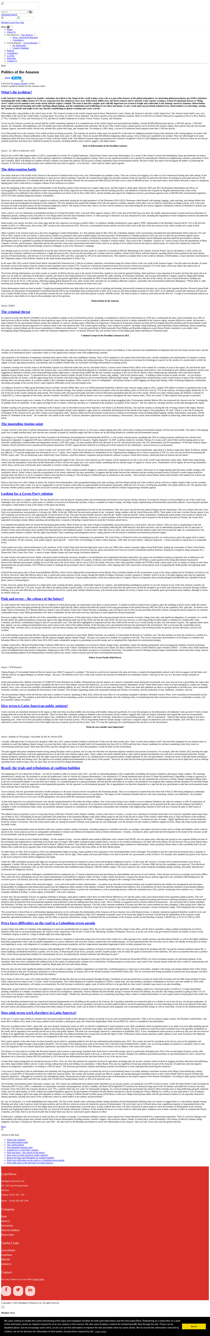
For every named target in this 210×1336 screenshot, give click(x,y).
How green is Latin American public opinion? (34, 706)
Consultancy (18, 40)
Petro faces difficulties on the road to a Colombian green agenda (48, 923)
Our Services (13, 35)
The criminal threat (15, 312)
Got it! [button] (194, 1326)
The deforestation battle (18, 169)
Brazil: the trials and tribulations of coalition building (40, 768)
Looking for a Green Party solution (27, 493)
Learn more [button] (100, 1331)
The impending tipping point (22, 424)
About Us (11, 32)
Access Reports (14, 43)
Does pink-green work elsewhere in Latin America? (38, 1013)
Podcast (10, 50)
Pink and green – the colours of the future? (32, 599)
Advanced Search (9, 14)
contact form (38, 1279)
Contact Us (12, 61)
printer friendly (21, 83)
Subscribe (11, 58)
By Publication (19, 45)
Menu (4, 27)
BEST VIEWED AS (12, 81)
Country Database (21, 48)
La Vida (10, 55)
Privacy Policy (7, 1234)
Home (9, 29)
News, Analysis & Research (25, 37)
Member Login (8, 22)
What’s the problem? (16, 92)
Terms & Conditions (10, 1230)
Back (3, 65)
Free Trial (19, 22)
